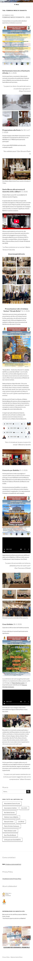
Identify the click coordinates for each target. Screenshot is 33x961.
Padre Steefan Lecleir (18, 683)
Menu (17, 4)
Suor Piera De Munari (10, 835)
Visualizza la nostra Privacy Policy (11, 878)
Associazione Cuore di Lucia (12, 803)
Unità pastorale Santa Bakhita (12, 839)
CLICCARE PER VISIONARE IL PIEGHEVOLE (16, 947)
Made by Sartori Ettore (16, 957)
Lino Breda (21, 821)
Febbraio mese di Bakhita (11, 817)
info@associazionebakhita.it (13, 864)
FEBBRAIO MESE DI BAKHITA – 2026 (16, 17)
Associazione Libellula (10, 808)
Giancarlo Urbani (8, 821)
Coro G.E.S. (24, 808)
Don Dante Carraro (9, 812)
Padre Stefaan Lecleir (10, 830)
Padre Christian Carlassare (11, 826)
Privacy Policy (6, 957)
